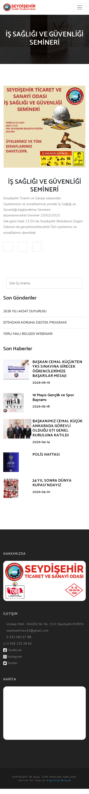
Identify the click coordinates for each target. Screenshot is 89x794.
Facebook (14, 650)
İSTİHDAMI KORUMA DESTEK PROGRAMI (35, 322)
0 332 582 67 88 (18, 637)
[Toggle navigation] (80, 7)
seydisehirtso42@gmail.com (27, 631)
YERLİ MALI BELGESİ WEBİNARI (27, 334)
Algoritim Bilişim (59, 781)
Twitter (12, 663)
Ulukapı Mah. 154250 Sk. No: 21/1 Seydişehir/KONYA (45, 624)
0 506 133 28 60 (19, 644)
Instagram (14, 657)
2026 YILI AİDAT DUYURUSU (24, 311)
